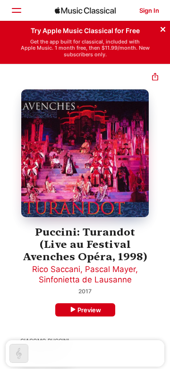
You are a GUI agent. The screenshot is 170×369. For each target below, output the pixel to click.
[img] (85, 10)
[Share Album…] (155, 77)
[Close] (163, 28)
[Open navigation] (16, 10)
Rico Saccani (56, 269)
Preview (89, 310)
